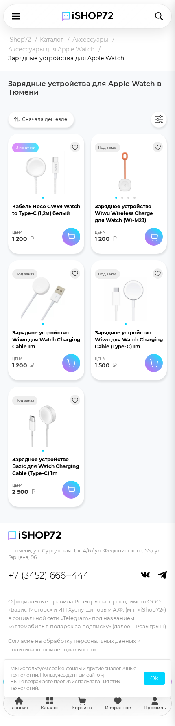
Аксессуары (90, 39)
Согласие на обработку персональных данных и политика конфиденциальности (74, 645)
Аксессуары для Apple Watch (51, 49)
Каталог (51, 39)
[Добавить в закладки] (75, 147)
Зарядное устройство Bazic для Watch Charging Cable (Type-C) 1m (45, 466)
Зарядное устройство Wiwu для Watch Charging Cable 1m (46, 340)
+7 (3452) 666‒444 (48, 575)
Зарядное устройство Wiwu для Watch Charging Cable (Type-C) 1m (129, 340)
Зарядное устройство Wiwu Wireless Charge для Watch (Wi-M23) (124, 213)
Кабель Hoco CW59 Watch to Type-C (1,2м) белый (46, 209)
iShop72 (19, 39)
